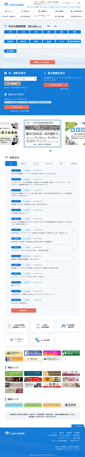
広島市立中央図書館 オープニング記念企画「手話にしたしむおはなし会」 (33, 174)
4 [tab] (40, 151)
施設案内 (69, 433)
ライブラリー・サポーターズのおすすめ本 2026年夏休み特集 (30, 250)
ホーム (54, 433)
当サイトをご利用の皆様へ (60, 441)
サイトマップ (56, 4)
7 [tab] (46, 151)
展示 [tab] (61, 163)
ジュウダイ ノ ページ (64, 438)
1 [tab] (34, 151)
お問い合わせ (74, 441)
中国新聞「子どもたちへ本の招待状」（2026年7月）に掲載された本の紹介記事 (34, 268)
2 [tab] (36, 151)
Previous (15, 151)
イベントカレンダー (36, 163)
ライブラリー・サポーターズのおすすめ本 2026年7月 (27, 277)
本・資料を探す (53, 435)
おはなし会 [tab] (48, 163)
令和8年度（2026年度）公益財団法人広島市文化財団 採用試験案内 (31, 242)
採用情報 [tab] (74, 163)
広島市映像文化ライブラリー (40, 4)
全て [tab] (11, 163)
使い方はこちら (64, 89)
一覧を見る (22, 310)
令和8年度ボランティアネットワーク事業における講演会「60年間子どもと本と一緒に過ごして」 (40, 233)
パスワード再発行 (24, 111)
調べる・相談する (65, 435)
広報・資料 (76, 438)
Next (70, 151)
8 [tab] (48, 151)
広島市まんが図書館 (52, 2)
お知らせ (61, 433)
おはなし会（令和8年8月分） (20, 303)
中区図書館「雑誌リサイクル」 (20, 213)
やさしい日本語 (34, 7)
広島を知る (76, 435)
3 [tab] (38, 151)
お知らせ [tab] (23, 163)
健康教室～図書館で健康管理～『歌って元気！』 (25, 259)
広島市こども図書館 (39, 2)
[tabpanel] (42, 133)
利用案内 (77, 433)
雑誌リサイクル (15, 285)
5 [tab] (42, 151)
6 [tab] (44, 151)
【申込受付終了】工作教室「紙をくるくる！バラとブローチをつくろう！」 (33, 294)
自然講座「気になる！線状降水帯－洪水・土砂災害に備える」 (29, 204)
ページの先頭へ (77, 426)
